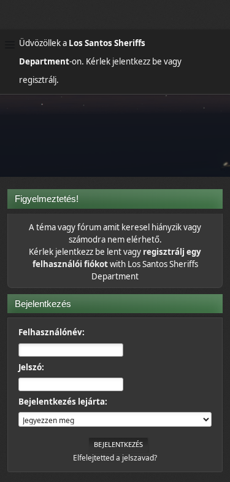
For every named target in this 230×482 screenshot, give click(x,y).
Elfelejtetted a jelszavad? (115, 458)
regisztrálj (37, 79)
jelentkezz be (137, 61)
